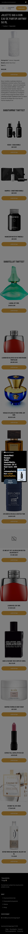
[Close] (2, 452)
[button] (10, 482)
